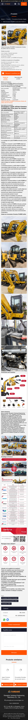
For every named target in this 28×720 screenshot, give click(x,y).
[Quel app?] (4, 619)
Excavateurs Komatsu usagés (19, 19)
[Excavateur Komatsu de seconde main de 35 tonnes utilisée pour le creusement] (20, 670)
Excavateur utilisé (6, 603)
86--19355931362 (14, 703)
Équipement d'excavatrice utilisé (9, 600)
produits (8, 19)
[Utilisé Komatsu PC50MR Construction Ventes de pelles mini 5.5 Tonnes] (17, 35)
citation (24, 3)
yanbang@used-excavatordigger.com (11, 1)
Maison (3, 19)
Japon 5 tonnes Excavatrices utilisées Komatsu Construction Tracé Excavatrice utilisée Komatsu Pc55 (7, 678)
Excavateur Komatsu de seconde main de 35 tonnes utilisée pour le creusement (20, 678)
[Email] (8, 620)
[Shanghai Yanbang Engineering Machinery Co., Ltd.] (7, 4)
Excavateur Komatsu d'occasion (9, 598)
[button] (4, 45)
